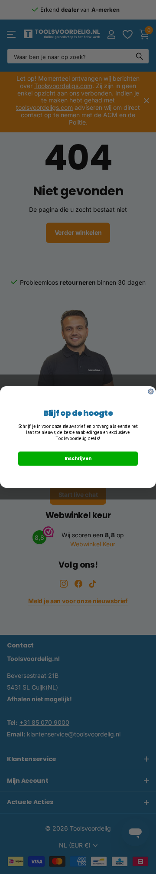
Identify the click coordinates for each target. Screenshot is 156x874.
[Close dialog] (150, 391)
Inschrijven (78, 458)
